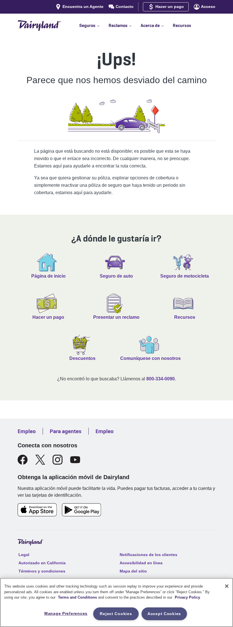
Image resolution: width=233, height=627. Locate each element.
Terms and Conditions (77, 597)
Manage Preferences (66, 613)
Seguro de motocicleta (184, 276)
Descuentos (82, 358)
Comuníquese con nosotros (150, 358)
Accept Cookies (164, 613)
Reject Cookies (116, 613)
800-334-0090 (160, 378)
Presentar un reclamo (116, 317)
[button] (94, 25)
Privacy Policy (187, 597)
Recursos (184, 317)
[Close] (226, 586)
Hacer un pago (48, 317)
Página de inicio (48, 276)
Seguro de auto (116, 276)
